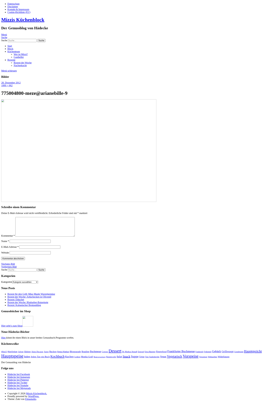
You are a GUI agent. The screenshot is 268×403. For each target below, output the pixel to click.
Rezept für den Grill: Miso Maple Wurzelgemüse (31, 294)
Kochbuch (57, 356)
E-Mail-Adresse (10, 247)
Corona (105, 351)
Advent (20, 352)
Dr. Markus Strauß (129, 351)
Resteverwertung (100, 357)
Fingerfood (161, 351)
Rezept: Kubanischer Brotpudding (24, 305)
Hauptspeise (12, 355)
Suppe (134, 356)
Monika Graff (87, 356)
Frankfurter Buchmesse (181, 351)
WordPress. (33, 396)
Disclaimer (12, 6)
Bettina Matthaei (63, 352)
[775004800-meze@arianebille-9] (78, 201)
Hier (3, 337)
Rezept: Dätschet (15, 299)
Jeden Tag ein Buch (40, 356)
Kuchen (69, 356)
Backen (53, 351)
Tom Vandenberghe (152, 357)
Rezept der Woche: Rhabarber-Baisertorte (27, 302)
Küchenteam (13, 51)
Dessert (115, 350)
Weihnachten (212, 357)
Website (5, 252)
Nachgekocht (20, 65)
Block (10, 48)
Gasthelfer (19, 57)
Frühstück (207, 352)
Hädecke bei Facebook (18, 374)
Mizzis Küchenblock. (36, 393)
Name (5, 241)
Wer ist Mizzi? (21, 54)
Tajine (142, 356)
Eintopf (141, 351)
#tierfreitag (12, 351)
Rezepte (11, 60)
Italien (27, 356)
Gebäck (216, 351)
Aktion (27, 351)
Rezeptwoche (111, 357)
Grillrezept (228, 351)
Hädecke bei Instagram (18, 377)
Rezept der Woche (23, 62)
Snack (126, 356)
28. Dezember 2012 (11, 82)
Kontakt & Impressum (18, 9)
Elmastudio (30, 399)
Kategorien (6, 282)
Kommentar (8, 235)
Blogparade (75, 351)
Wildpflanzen (223, 356)
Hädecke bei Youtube (17, 385)
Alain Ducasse (37, 351)
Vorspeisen (203, 357)
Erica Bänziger (150, 352)
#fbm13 (4, 352)
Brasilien (85, 351)
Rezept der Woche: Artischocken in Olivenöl (29, 296)
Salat (119, 356)
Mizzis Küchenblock (22, 19)
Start (9, 46)
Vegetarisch (174, 356)
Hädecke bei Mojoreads (19, 388)
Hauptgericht (253, 351)
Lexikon (77, 357)
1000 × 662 (7, 85)
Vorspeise (191, 356)
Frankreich (199, 352)
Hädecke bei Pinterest (18, 380)
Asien (46, 351)
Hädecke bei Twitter (17, 382)
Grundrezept (238, 352)
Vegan (163, 356)
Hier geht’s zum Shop (11, 325)
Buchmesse (95, 351)
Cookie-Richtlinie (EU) (18, 12)
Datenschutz (13, 3)
